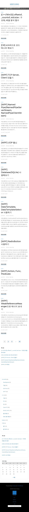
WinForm (5, 388)
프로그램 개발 (6, 416)
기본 (6, 64)
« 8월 (14, 477)
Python (4, 420)
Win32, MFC (6, 34)
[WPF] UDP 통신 (9, 142)
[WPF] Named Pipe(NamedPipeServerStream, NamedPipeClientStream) (11, 110)
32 (19, 341)
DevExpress (6, 382)
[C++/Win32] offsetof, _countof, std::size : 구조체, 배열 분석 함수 (11, 17)
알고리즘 (5, 413)
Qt (3, 404)
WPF (6, 94)
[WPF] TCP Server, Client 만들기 (9, 357)
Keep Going (14, 4)
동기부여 (5, 429)
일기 (4, 426)
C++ (2, 34)
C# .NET (3, 64)
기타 (3, 423)
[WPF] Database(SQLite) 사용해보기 (11, 172)
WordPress (20, 485)
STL (4, 401)
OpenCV (5, 407)
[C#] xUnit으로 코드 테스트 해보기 (9, 355)
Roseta (14, 485)
